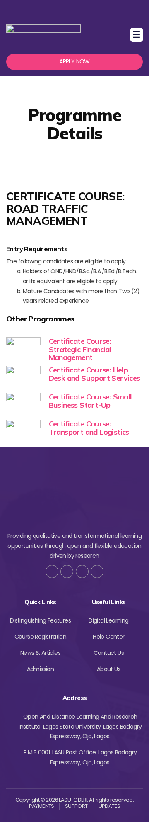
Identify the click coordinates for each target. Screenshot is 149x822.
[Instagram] (73, 9)
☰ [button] (137, 34)
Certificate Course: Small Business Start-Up (90, 401)
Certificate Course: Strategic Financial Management (80, 349)
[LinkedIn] (97, 571)
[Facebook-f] (52, 571)
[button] (74, 62)
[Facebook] (46, 9)
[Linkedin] (87, 9)
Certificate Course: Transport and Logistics (89, 428)
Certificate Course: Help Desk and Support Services (94, 374)
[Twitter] (60, 9)
